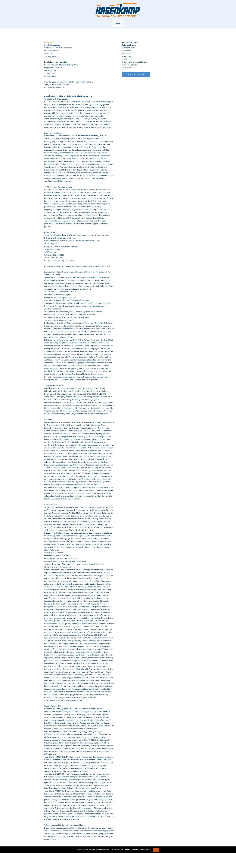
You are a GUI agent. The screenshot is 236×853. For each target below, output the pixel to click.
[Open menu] (118, 23)
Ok (156, 849)
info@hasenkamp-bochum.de (62, 260)
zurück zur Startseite (136, 74)
